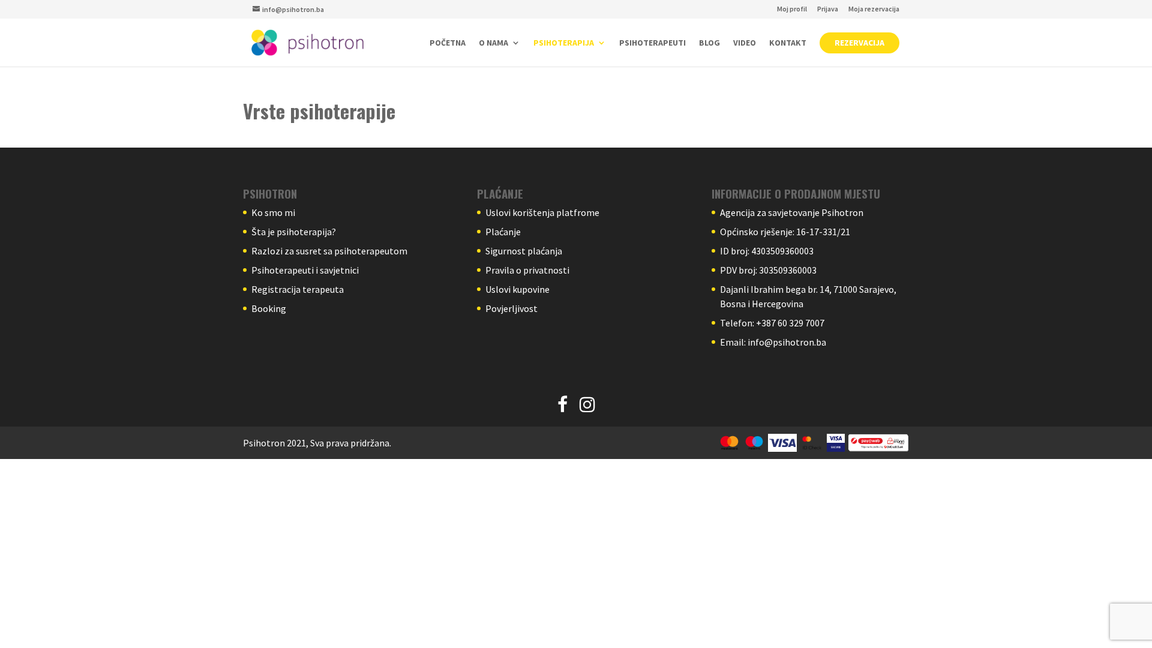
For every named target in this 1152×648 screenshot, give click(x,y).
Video (744, 43)
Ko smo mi (273, 212)
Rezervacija (859, 42)
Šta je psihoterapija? (293, 232)
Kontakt (787, 43)
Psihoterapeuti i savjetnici (305, 270)
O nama (493, 43)
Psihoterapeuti (652, 43)
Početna (448, 43)
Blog (709, 43)
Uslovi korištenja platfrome (542, 212)
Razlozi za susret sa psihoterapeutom (329, 251)
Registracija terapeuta (297, 289)
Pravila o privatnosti (527, 270)
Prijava (827, 9)
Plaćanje (503, 232)
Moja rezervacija (873, 9)
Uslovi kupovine (517, 289)
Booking (268, 308)
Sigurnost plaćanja (523, 251)
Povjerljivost (511, 308)
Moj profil (792, 9)
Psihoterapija (563, 43)
